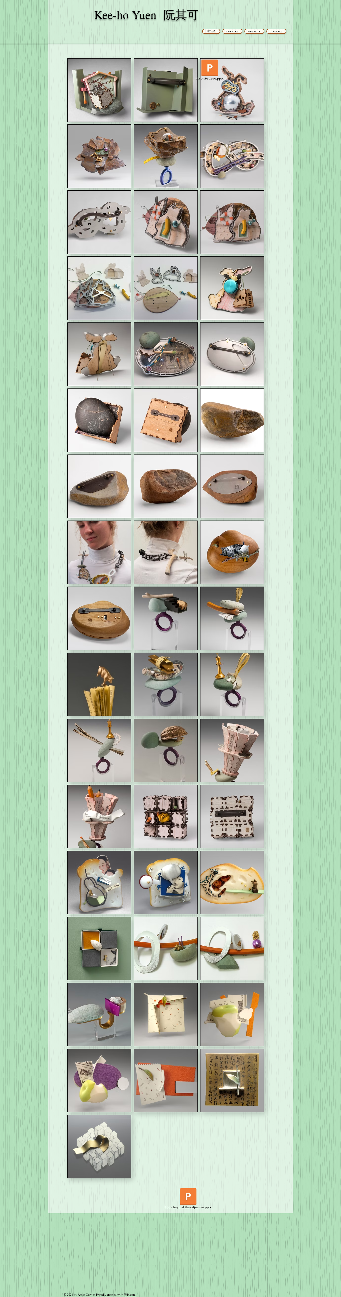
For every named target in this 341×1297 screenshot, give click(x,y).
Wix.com (130, 1295)
